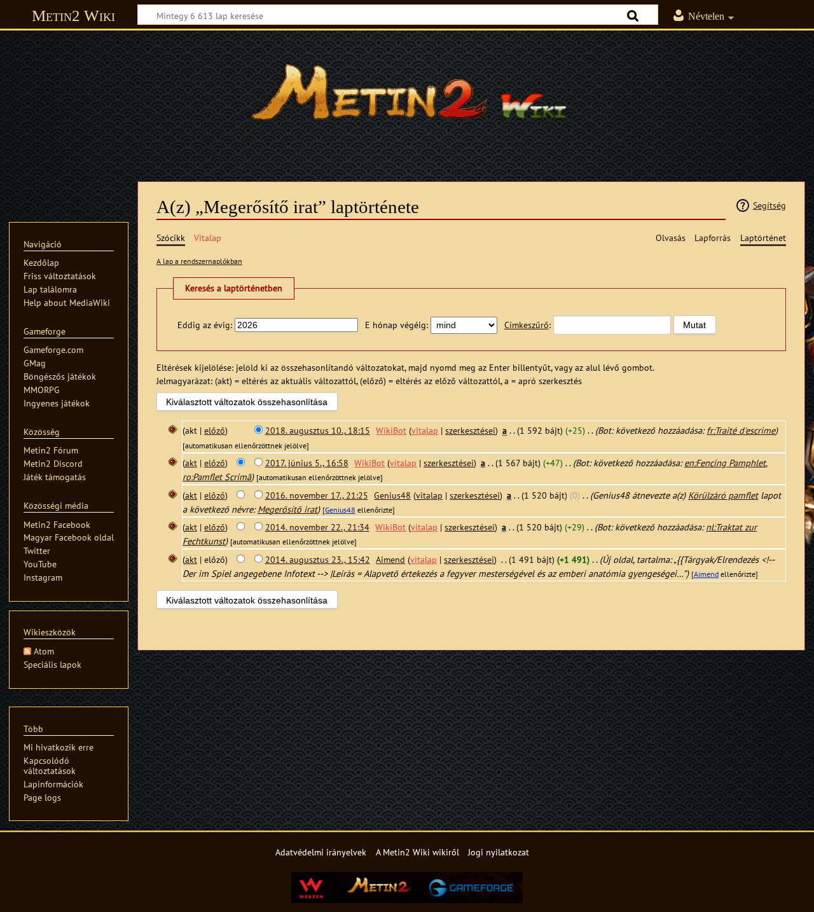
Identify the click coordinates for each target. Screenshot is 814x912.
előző (214, 430)
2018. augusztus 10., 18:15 (317, 430)
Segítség (769, 205)
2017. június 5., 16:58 (306, 463)
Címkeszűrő (526, 325)
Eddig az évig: (204, 325)
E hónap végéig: (396, 325)
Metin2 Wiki (73, 15)
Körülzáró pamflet (723, 495)
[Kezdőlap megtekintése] (407, 99)
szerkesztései (470, 430)
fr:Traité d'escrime (741, 430)
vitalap (424, 430)
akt (191, 463)
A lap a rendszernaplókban (199, 261)
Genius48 (340, 510)
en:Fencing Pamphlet (725, 463)
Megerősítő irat (287, 509)
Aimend (706, 574)
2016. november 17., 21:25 (316, 495)
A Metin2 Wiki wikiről (417, 852)
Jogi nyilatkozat (498, 852)
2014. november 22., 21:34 (317, 527)
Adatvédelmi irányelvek (320, 852)
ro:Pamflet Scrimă (217, 477)
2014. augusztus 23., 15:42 (317, 559)
